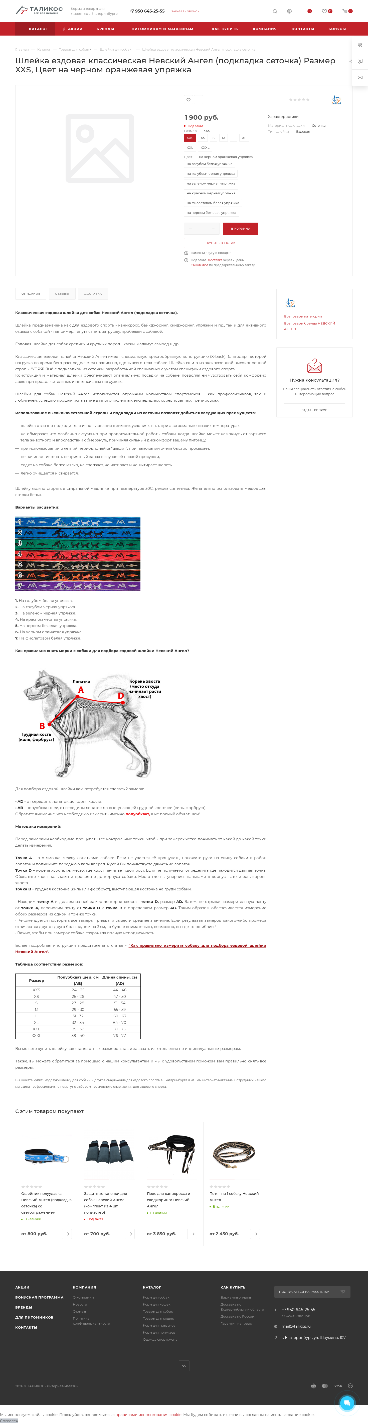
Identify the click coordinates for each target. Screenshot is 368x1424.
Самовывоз (199, 265)
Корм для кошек (156, 1304)
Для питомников (34, 1317)
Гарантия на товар (236, 1323)
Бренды (23, 1307)
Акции (22, 1287)
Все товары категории (303, 316)
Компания (84, 1287)
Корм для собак (156, 1297)
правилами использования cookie (148, 1414)
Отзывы (62, 293)
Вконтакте (184, 1365)
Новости (80, 1304)
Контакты (26, 1327)
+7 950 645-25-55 (147, 11)
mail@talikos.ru (296, 1326)
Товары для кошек (158, 1318)
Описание (31, 293)
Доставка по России (237, 1316)
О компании (83, 1297)
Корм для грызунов (159, 1325)
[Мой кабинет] (289, 12)
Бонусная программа (39, 1297)
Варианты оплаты (236, 1297)
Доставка (215, 260)
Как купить (233, 1287)
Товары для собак (158, 1311)
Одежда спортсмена (160, 1339)
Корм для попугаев (159, 1332)
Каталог (152, 1287)
